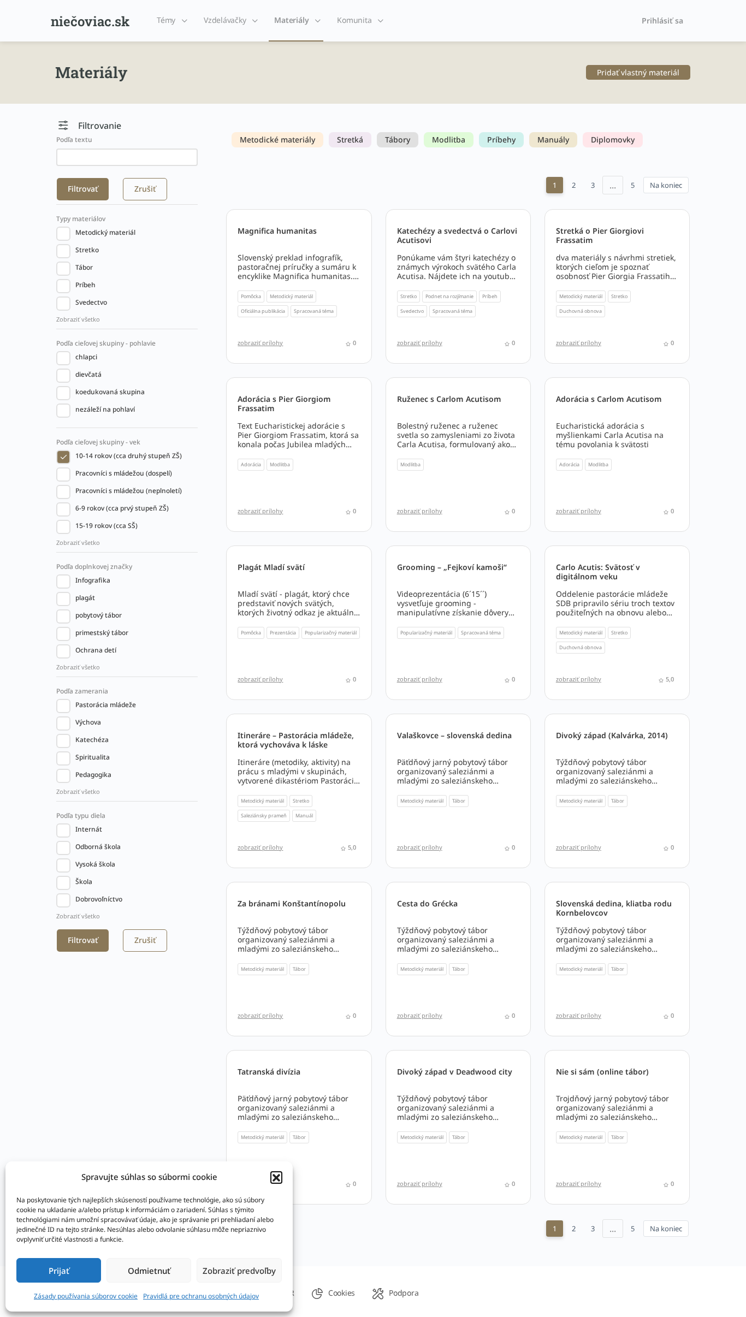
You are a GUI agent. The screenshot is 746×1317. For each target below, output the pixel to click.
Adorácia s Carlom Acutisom (609, 399)
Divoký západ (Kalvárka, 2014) (612, 735)
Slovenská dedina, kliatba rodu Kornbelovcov (614, 908)
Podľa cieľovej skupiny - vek (98, 442)
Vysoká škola (95, 864)
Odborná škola (98, 846)
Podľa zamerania (82, 691)
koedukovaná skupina (110, 391)
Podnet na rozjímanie (449, 296)
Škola (83, 881)
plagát (85, 597)
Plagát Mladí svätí (271, 567)
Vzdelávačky (225, 20)
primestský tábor (101, 632)
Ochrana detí (95, 650)
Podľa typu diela (80, 815)
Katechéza (92, 739)
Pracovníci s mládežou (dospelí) (123, 473)
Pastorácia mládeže (105, 704)
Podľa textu (74, 139)
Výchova (88, 722)
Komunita (354, 20)
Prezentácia (283, 632)
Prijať (59, 1270)
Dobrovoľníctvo (98, 899)
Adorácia (251, 464)
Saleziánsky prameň (264, 815)
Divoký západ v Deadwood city (454, 1071)
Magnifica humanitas (277, 231)
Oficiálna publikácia (263, 311)
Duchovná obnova (580, 311)
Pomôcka (251, 296)
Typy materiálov (80, 218)
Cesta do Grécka (427, 903)
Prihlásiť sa (662, 20)
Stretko (87, 249)
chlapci (86, 356)
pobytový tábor (98, 615)
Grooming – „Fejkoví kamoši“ (452, 567)
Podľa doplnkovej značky (94, 566)
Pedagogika (93, 774)
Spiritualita (92, 757)
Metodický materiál (105, 232)
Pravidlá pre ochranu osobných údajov (201, 1296)
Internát (88, 829)
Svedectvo (91, 302)
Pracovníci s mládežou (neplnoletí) (128, 490)
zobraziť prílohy (260, 343)
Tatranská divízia (269, 1071)
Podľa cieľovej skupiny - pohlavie (106, 343)
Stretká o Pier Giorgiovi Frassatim (600, 235)
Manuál (304, 815)
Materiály (291, 20)
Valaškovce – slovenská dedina (454, 735)
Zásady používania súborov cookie (86, 1296)
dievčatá (88, 374)
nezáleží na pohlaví (105, 409)
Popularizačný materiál (331, 632)
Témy (166, 20)
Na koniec (666, 185)
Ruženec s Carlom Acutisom (449, 399)
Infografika (92, 580)
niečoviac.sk (90, 21)
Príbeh (85, 284)
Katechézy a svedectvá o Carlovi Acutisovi (457, 235)
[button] (276, 1177)
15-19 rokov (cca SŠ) (106, 525)
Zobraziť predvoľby (239, 1270)
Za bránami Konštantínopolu (292, 903)
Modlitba (280, 464)
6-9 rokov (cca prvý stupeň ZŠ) (122, 508)
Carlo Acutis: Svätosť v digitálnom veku (598, 572)
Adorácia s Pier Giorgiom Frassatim (284, 403)
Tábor (84, 267)
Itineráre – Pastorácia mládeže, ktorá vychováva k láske (296, 740)
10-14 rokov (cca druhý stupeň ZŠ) (128, 455)
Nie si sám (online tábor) (602, 1071)
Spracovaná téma (314, 311)
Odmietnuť (149, 1270)
